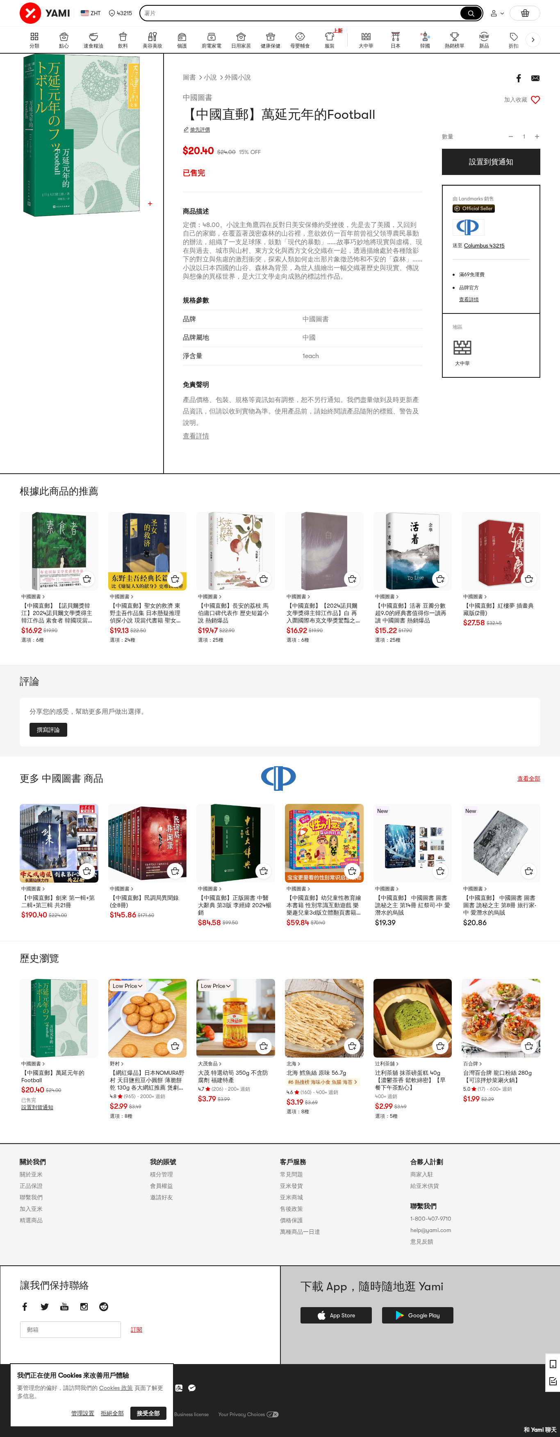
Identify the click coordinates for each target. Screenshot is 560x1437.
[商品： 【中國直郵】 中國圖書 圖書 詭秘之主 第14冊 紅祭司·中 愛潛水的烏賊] (412, 843)
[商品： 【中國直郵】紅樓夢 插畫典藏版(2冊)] (501, 551)
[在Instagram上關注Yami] (84, 1307)
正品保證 (31, 1186)
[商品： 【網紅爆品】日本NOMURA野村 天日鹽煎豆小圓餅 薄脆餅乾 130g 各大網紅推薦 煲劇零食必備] (147, 1018)
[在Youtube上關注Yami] (64, 1307)
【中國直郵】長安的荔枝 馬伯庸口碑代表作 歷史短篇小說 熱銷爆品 (233, 613)
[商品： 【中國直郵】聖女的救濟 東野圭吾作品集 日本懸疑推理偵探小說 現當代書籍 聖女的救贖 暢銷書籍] (147, 551)
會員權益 (161, 1186)
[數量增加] (537, 136)
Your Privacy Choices (242, 1414)
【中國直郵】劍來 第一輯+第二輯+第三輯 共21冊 (58, 901)
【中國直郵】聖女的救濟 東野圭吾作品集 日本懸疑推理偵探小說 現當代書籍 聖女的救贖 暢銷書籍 (146, 613)
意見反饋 (421, 1241)
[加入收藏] (535, 99)
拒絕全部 (112, 1413)
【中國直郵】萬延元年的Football (52, 1076)
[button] (120, 13)
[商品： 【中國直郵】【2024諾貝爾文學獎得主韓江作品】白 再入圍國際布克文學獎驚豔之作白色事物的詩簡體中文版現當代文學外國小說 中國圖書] (324, 551)
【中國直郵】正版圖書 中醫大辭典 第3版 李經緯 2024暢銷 (234, 905)
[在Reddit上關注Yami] (104, 1307)
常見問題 (291, 1174)
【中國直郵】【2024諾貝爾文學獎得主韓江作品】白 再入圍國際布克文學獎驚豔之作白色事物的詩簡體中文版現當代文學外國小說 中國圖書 (324, 613)
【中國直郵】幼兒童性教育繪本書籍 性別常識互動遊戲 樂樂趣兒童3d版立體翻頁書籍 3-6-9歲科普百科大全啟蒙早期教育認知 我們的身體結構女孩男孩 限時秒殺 (324, 905)
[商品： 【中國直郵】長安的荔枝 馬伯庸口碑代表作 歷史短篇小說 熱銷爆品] (235, 551)
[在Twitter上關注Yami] (45, 1307)
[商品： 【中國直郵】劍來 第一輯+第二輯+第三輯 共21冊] (59, 843)
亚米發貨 (291, 1186)
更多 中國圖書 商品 (61, 778)
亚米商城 (291, 1197)
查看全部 (528, 778)
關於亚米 (31, 1174)
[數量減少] (511, 136)
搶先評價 (200, 129)
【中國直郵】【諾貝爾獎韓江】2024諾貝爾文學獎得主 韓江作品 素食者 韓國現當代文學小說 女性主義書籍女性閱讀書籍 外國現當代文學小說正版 (57, 613)
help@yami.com (430, 1230)
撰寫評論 (48, 729)
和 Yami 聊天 (540, 1429)
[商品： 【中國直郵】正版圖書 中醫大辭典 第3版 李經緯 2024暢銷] (235, 843)
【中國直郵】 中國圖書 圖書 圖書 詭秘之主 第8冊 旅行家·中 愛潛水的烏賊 (499, 905)
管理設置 (82, 1413)
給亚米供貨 (424, 1186)
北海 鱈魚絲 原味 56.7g (316, 1072)
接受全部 (148, 1413)
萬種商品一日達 (300, 1231)
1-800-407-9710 (430, 1218)
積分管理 (161, 1174)
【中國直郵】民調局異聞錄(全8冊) (144, 901)
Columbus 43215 (484, 246)
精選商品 (31, 1220)
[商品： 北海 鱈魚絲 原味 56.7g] (324, 1018)
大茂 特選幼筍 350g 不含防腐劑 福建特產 (233, 1076)
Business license (191, 1414)
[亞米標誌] (45, 13)
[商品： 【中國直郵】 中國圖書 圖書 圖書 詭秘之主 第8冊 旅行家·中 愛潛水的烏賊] (501, 843)
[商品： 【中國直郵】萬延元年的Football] (59, 1018)
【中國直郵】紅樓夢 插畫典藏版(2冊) (498, 609)
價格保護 (291, 1220)
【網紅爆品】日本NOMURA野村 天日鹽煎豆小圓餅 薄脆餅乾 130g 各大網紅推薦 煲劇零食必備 (147, 1080)
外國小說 (238, 77)
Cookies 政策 (116, 1388)
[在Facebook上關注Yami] (25, 1307)
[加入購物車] (87, 579)
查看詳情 (196, 436)
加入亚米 (31, 1208)
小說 (210, 77)
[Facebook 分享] (519, 78)
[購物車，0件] (525, 13)
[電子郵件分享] (535, 78)
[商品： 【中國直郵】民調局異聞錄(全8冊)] (147, 843)
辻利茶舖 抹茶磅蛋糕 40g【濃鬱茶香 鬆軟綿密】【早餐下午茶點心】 (410, 1080)
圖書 (189, 77)
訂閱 (136, 1329)
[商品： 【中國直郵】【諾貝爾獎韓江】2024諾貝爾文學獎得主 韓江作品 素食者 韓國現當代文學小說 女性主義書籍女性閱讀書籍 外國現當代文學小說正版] (59, 551)
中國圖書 (197, 97)
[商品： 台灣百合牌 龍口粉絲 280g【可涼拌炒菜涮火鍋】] (501, 1018)
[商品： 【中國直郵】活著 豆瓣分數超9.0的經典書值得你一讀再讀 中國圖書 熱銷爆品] (412, 551)
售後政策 (291, 1208)
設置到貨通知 (37, 1107)
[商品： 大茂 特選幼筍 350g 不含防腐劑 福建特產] (235, 1018)
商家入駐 (421, 1174)
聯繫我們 (31, 1197)
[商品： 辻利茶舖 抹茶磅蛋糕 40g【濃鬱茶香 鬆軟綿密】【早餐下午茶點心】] (412, 1018)
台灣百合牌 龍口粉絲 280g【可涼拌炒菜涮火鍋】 (497, 1076)
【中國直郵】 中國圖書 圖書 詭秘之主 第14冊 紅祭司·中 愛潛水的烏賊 (412, 905)
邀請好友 (161, 1197)
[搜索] (471, 13)
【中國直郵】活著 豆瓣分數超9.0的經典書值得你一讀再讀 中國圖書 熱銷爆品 (410, 613)
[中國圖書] (280, 778)
